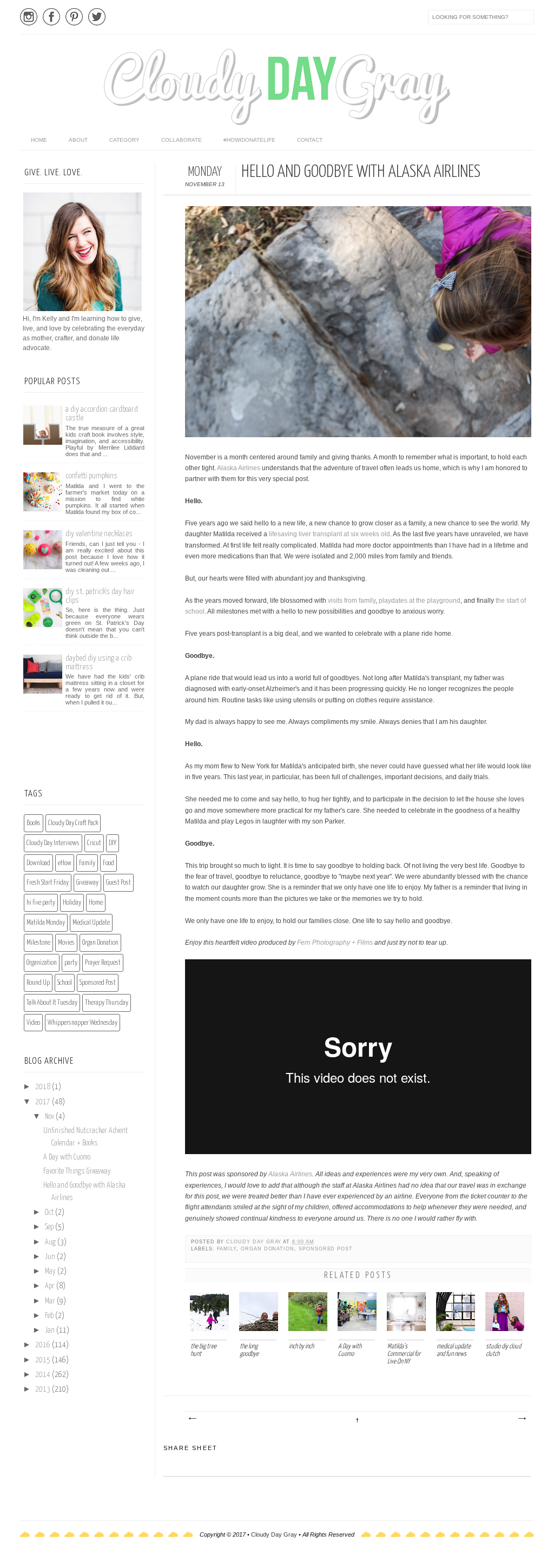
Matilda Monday (46, 922)
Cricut (94, 843)
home (39, 140)
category (124, 140)
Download (38, 863)
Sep (50, 1227)
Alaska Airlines (238, 468)
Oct (50, 1212)
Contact (309, 140)
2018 (43, 1087)
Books (34, 823)
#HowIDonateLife (249, 140)
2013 (43, 1389)
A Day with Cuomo (66, 1157)
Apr (50, 1286)
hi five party (41, 902)
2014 (43, 1375)
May (51, 1271)
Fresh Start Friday (48, 882)
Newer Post (192, 1419)
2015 (43, 1360)
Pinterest (74, 16)
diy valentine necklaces (99, 534)
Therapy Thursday (106, 1002)
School (64, 982)
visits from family (351, 600)
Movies (66, 942)
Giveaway (87, 882)
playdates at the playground (419, 600)
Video (33, 1022)
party (70, 962)
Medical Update (91, 922)
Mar (51, 1301)
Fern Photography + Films (335, 942)
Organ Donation (267, 1248)
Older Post (522, 1419)
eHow (64, 863)
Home (96, 902)
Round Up (38, 982)
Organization (42, 962)
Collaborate (181, 140)
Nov (50, 1117)
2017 (43, 1102)
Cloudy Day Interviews (53, 843)
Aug (51, 1242)
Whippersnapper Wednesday (82, 1022)
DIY (112, 843)
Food (108, 863)
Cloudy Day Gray (254, 1241)
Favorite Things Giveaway (77, 1171)
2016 (43, 1345)
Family (227, 1248)
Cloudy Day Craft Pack (73, 823)
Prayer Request (103, 962)
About (78, 140)
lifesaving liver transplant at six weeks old (329, 534)
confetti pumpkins (91, 476)
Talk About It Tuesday (52, 1002)
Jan (50, 1330)
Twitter (96, 16)
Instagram (28, 16)
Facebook (51, 16)
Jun (51, 1257)
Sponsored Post (326, 1248)
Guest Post (118, 882)
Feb (50, 1316)
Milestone (38, 942)
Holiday (72, 902)
